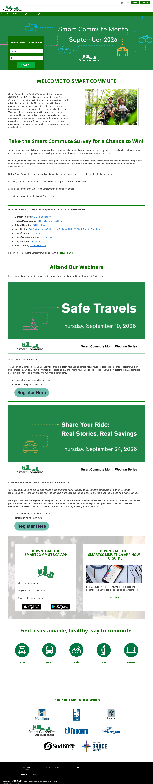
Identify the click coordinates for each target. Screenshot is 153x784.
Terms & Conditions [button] (28, 774)
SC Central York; (37, 229)
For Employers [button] (25, 14)
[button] (76, 8)
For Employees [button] (38, 14)
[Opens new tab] (32, 392)
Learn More (114, 597)
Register (145, 2)
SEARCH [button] (26, 65)
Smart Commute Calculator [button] (27, 768)
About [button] (3, 14)
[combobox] (26, 51)
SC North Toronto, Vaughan (87, 229)
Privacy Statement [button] (52, 767)
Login (135, 2)
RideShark (18, 781)
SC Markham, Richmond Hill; (59, 229)
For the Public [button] (12, 14)
